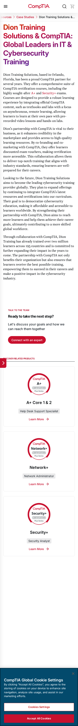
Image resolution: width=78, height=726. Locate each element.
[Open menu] (5, 6)
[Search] (64, 6)
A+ (33, 93)
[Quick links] (3, 363)
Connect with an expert (26, 340)
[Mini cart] (72, 6)
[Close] (73, 673)
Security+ (49, 93)
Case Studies (25, 17)
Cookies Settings (39, 707)
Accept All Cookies (39, 718)
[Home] (39, 6)
